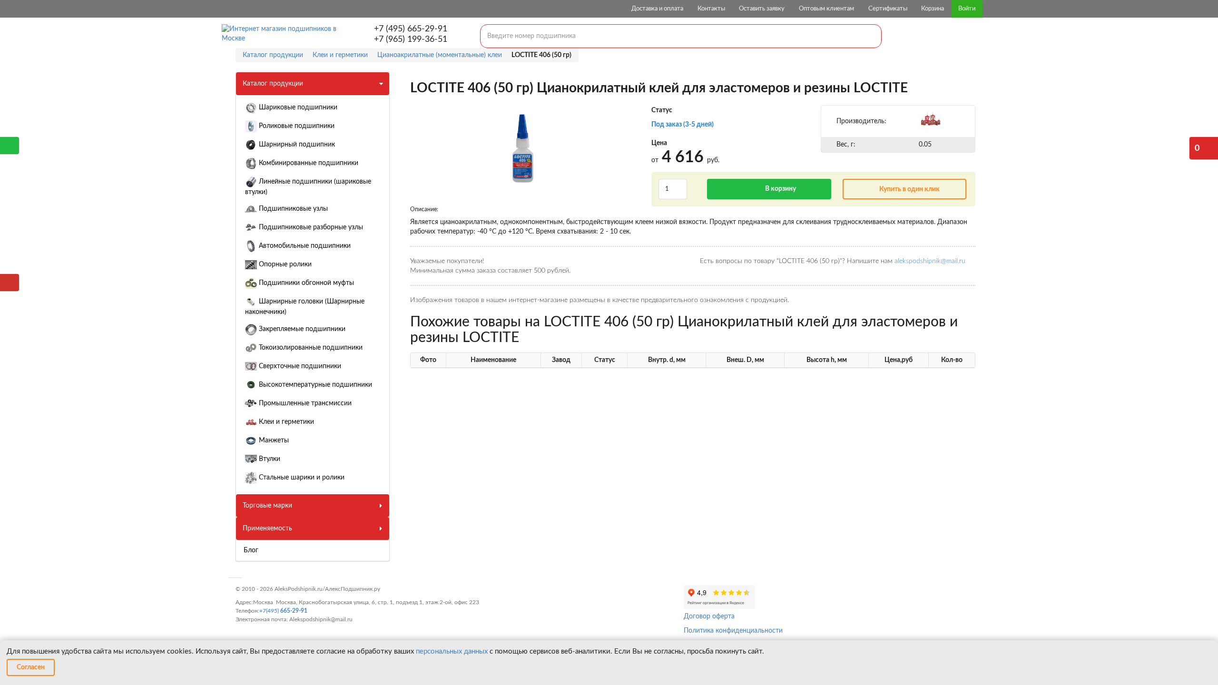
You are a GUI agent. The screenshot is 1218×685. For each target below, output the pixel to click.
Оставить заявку (762, 9)
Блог (251, 550)
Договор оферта (709, 616)
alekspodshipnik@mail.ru (929, 261)
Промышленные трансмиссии (304, 403)
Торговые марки (267, 505)
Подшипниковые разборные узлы (310, 227)
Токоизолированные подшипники (310, 347)
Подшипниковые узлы (292, 209)
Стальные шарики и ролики (300, 477)
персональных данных (452, 651)
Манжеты (273, 440)
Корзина (932, 9)
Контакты (711, 9)
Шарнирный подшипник (296, 144)
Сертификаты (887, 9)
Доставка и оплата (657, 9)
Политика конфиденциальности (733, 630)
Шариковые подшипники (297, 107)
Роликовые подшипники (295, 126)
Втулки (268, 459)
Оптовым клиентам (826, 9)
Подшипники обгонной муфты (305, 283)
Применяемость (267, 528)
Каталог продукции (273, 83)
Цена (659, 143)
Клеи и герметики (285, 422)
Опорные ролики (284, 264)
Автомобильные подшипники (304, 246)
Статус (661, 110)
